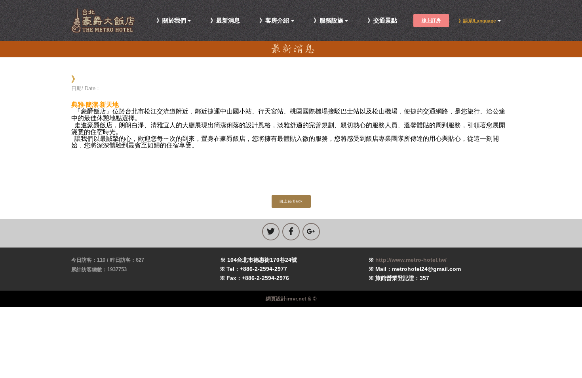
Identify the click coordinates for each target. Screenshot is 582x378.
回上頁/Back (291, 201)
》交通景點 (382, 21)
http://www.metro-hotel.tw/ (411, 260)
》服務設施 (328, 21)
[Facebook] (291, 231)
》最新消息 (225, 21)
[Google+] (311, 231)
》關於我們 (171, 21)
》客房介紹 (274, 21)
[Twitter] (271, 231)
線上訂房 (431, 20)
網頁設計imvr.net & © (291, 299)
